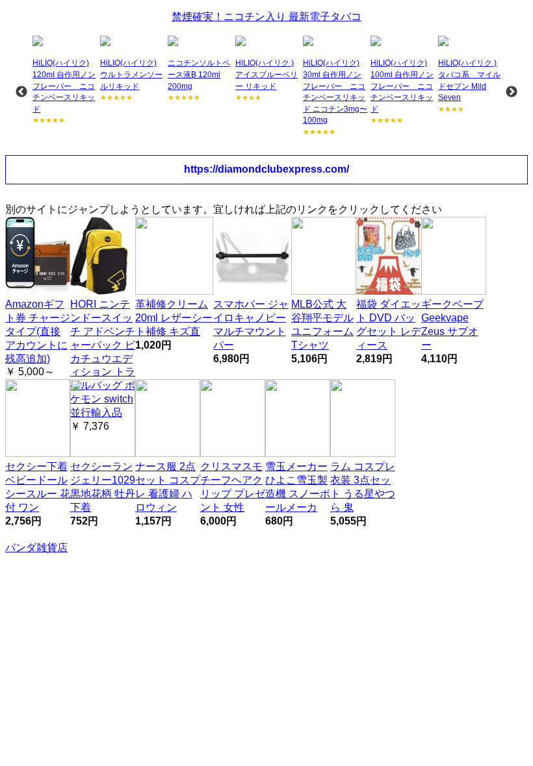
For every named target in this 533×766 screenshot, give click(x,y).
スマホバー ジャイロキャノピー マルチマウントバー (251, 324)
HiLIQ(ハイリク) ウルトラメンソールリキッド (131, 74)
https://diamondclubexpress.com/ (266, 169)
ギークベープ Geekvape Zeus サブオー (452, 324)
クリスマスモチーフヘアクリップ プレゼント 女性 (232, 486)
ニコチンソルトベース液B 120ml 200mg (199, 74)
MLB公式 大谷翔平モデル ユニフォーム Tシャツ (322, 324)
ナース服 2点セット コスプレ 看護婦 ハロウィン (167, 486)
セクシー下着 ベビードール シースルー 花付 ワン (37, 486)
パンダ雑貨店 (36, 547)
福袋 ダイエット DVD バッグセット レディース (388, 324)
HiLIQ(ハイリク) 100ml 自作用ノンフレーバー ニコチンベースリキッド (402, 85)
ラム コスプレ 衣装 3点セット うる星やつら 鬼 (362, 486)
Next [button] (511, 92)
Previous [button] (21, 92)
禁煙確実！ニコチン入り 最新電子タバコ (266, 16)
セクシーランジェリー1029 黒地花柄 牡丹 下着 (102, 486)
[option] (65, 81)
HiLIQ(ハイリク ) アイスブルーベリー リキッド (266, 74)
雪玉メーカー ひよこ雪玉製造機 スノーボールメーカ (297, 486)
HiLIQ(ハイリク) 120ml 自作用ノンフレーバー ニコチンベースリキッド (64, 85)
